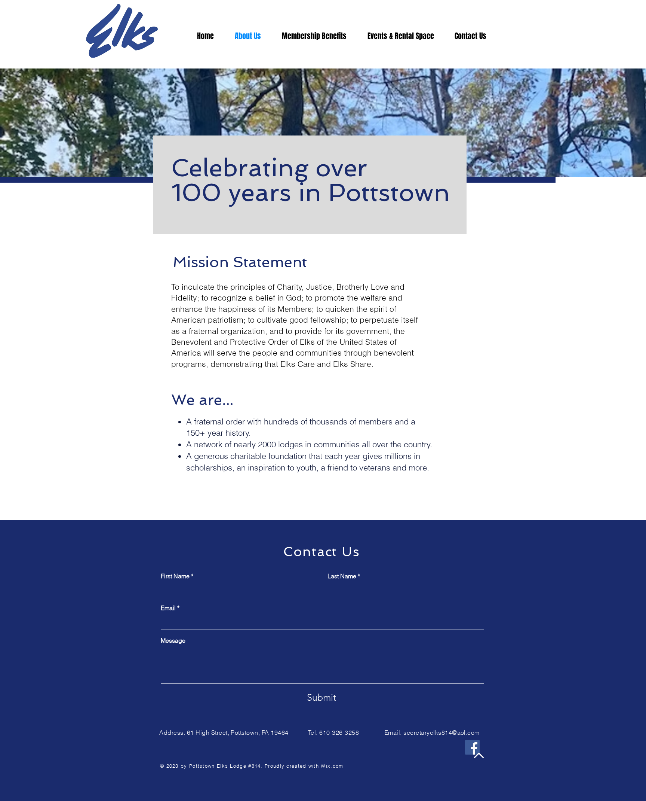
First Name (175, 576)
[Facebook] (472, 747)
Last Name (341, 576)
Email (168, 608)
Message (173, 640)
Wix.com (332, 766)
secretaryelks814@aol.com (441, 732)
